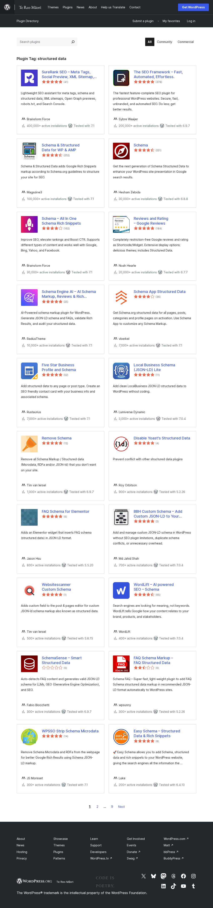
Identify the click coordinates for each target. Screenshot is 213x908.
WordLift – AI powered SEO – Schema (154, 587)
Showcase (60, 838)
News (20, 845)
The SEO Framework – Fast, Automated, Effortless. (158, 74)
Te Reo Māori (64, 881)
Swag (132, 858)
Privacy (22, 858)
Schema (141, 145)
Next (121, 806)
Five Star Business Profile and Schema (59, 367)
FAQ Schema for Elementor (65, 511)
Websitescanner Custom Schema (56, 587)
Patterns (59, 858)
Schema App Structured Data (160, 291)
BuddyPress (174, 858)
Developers (98, 852)
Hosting (22, 852)
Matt (168, 845)
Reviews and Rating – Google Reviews (151, 220)
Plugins (58, 852)
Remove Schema (57, 438)
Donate (134, 852)
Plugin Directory (28, 21)
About (21, 838)
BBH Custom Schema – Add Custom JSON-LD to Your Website (158, 514)
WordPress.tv (101, 858)
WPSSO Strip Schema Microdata (70, 731)
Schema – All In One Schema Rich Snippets (61, 220)
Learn (94, 838)
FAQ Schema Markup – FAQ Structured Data (153, 660)
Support (96, 845)
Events (131, 845)
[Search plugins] (73, 42)
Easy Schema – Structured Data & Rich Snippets (157, 733)
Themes (59, 845)
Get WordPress (193, 7)
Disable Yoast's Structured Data (162, 438)
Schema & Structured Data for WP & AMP (60, 147)
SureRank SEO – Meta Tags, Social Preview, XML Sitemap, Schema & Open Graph (68, 74)
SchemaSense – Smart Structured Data (62, 660)
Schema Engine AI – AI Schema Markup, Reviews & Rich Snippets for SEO (69, 294)
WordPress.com (176, 838)
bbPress (171, 852)
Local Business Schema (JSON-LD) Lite (154, 367)
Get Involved (136, 838)
